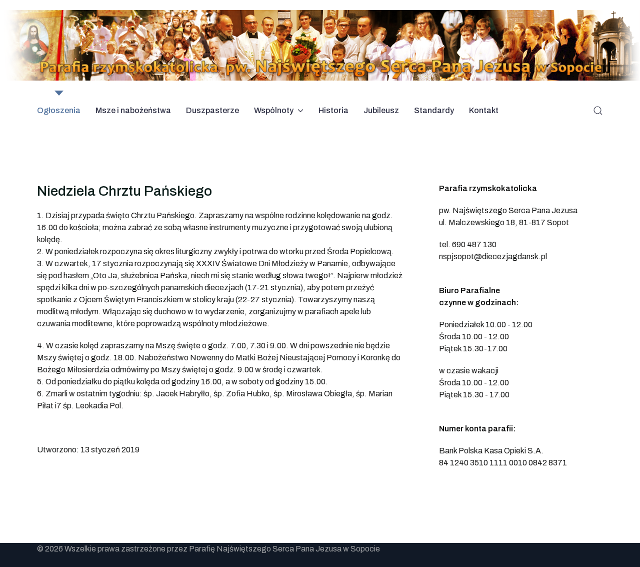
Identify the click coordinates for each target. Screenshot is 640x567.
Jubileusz (381, 110)
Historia (333, 110)
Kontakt (483, 110)
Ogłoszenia (58, 110)
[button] (598, 111)
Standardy (434, 110)
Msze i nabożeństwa (133, 110)
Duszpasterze (212, 110)
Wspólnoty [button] (274, 110)
